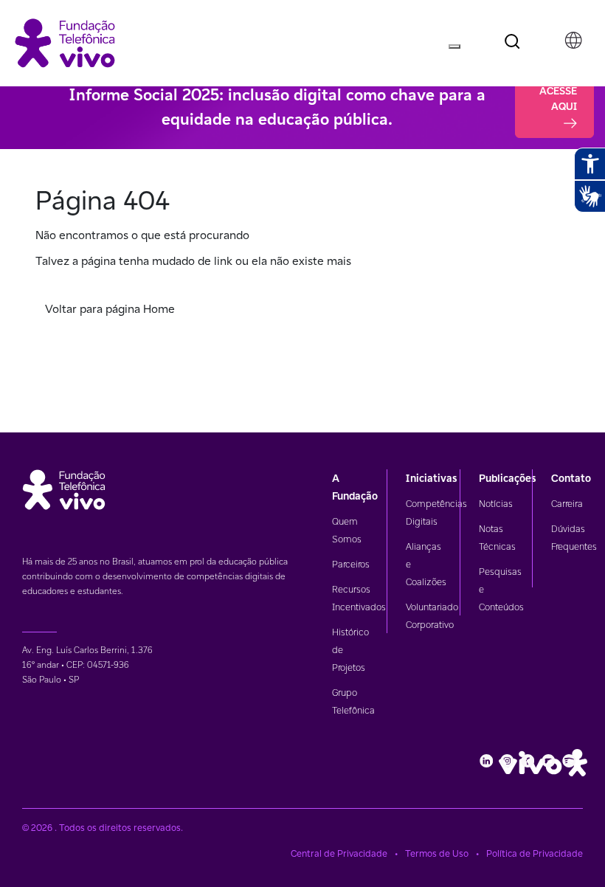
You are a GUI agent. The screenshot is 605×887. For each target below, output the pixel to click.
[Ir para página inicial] (65, 41)
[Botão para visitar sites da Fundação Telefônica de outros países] (573, 40)
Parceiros (351, 564)
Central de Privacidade (339, 853)
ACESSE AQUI (558, 98)
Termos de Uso (437, 853)
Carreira (567, 503)
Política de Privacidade (534, 853)
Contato (571, 478)
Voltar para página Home (110, 309)
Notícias (496, 503)
